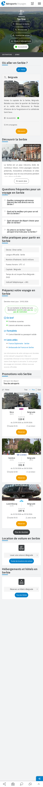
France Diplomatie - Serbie (18, 343)
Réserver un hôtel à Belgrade (21, 589)
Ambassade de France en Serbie (21, 347)
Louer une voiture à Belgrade (21, 555)
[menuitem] (13, 3)
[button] (21, 24)
